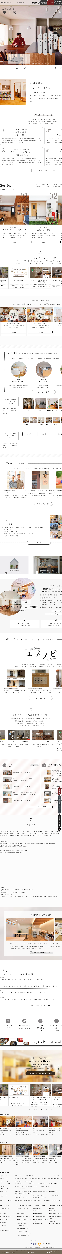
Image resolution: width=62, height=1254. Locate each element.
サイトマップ (48, 1240)
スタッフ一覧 (39, 543)
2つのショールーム (24, 624)
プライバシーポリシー (39, 1240)
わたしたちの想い (40, 44)
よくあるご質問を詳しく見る (38, 1005)
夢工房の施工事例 (4, 1172)
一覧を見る (35, 765)
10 (51, 1109)
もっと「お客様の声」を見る (41, 504)
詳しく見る (14, 242)
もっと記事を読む (41, 698)
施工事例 (55, 42)
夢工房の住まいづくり (45, 45)
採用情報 (31, 1240)
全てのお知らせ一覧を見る (40, 807)
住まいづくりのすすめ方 (50, 43)
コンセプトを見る (43, 170)
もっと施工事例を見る (44, 392)
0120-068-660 (42, 1061)
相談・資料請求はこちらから (41, 952)
